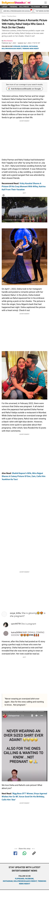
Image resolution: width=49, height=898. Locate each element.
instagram (8, 881)
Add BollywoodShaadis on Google (26, 89)
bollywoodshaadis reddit (25, 881)
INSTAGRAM (33, 46)
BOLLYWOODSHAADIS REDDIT (11, 48)
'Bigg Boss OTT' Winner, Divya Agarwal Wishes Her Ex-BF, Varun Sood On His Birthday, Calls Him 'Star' (24, 796)
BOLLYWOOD (24, 7)
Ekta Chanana (8, 41)
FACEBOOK (24, 46)
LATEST (4, 7)
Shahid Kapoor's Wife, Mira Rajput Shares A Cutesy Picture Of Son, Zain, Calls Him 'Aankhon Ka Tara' (23, 476)
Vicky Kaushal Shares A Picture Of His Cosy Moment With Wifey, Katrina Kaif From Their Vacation (24, 186)
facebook (29, 879)
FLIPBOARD (16, 46)
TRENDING (13, 7)
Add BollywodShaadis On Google (17, 11)
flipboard (19, 879)
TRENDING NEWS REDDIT (30, 48)
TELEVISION (35, 7)
